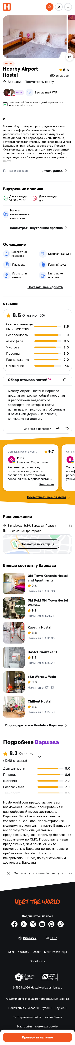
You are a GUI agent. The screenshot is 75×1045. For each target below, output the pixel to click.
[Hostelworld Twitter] (24, 924)
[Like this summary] (58, 429)
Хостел (9, 63)
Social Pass (37, 961)
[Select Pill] (49, 7)
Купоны (47, 1008)
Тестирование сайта (27, 1017)
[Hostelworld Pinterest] (51, 924)
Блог (11, 951)
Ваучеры (61, 1008)
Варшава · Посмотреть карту (31, 82)
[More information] (64, 380)
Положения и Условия (23, 1008)
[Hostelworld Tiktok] (61, 924)
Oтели (37, 951)
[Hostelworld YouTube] (42, 924)
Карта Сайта (53, 1017)
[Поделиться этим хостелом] (69, 57)
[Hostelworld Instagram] (33, 924)
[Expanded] (8, 873)
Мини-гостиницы (55, 951)
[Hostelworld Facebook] (14, 924)
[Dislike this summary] (67, 429)
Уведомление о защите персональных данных (37, 998)
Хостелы (24, 951)
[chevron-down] (39, 756)
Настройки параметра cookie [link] (37, 1026)
